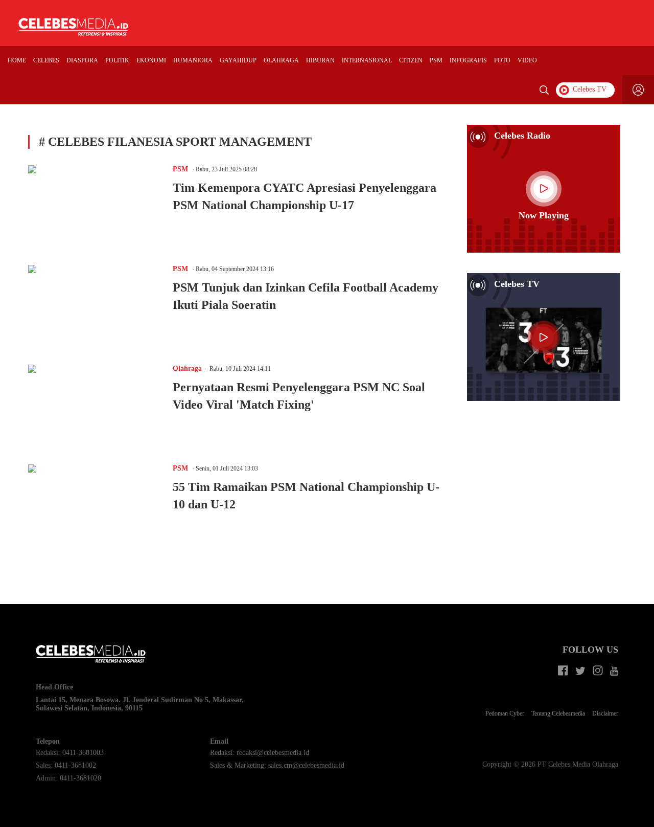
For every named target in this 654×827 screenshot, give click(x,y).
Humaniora (193, 60)
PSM (436, 60)
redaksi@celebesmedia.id (273, 752)
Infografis (468, 60)
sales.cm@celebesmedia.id (306, 765)
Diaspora (82, 60)
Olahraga (281, 60)
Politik (117, 60)
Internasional (367, 60)
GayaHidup (238, 60)
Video (527, 60)
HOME (17, 60)
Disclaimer (605, 713)
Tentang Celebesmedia (558, 713)
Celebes (46, 60)
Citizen (411, 60)
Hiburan (320, 60)
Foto (502, 60)
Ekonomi (151, 60)
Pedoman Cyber (504, 713)
